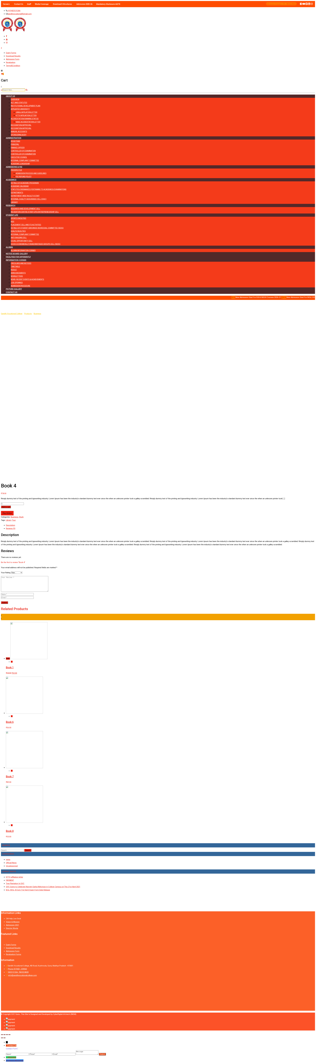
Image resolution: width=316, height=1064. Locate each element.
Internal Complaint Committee (25, 160)
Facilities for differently (18, 257)
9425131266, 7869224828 (18, 972)
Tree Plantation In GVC (15, 883)
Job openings (17, 283)
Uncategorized (12, 866)
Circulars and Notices (21, 263)
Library (14, 202)
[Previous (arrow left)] (2, 1037)
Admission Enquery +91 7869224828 (281, 4)
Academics (11, 180)
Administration (13, 138)
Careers (6, 4)
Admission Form (12, 59)
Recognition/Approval (21, 125)
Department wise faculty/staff (25, 196)
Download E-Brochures (62, 4)
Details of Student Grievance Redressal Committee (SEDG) (37, 228)
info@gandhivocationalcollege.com (22, 975)
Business (14, 517)
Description (10, 525)
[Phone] (41, 1054)
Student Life (12, 215)
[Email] (64, 1054)
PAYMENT (10, 880)
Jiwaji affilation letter (26, 112)
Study (21, 517)
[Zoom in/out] (9, 1034)
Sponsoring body (18, 135)
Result (14, 270)
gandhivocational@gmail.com (20, 14)
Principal (15, 144)
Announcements (18, 273)
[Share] (4, 1034)
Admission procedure (20, 286)
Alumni (9, 247)
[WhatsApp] (7, 1057)
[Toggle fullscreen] (7, 1034)
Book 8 (10, 830)
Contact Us (18, 4)
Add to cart (6, 507)
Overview (15, 99)
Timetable (15, 267)
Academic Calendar (20, 186)
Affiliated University (20, 109)
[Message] (87, 1054)
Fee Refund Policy (23, 177)
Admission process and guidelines (31, 173)
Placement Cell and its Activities (26, 225)
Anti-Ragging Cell (19, 238)
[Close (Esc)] (2, 1034)
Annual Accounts (19, 132)
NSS (12, 222)
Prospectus (16, 170)
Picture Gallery (14, 289)
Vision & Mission (13, 922)
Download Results (13, 56)
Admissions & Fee (14, 167)
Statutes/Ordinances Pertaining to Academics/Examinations (38, 189)
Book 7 (10, 776)
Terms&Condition (13, 66)
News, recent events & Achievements (27, 279)
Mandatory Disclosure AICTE (108, 4)
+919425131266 (13, 11)
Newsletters (17, 276)
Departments (17, 193)
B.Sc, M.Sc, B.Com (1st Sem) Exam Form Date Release (28, 890)
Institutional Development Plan (25, 106)
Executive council (19, 157)
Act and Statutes (19, 103)
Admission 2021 (12, 925)
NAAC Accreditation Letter (28, 122)
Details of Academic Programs (25, 183)
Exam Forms (11, 53)
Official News (11, 863)
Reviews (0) (10, 528)
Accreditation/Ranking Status (25, 119)
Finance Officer (18, 148)
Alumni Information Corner (23, 250)
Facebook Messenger (14, 1060)
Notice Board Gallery (17, 254)
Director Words (12, 928)
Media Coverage (42, 4)
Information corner (16, 260)
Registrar (15, 141)
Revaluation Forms (13, 954)
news (8, 859)
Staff (29, 4)
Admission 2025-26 (84, 4)
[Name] (17, 1054)
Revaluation (10, 62)
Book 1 (10, 667)
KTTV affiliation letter (26, 115)
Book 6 (10, 721)
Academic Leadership (20, 164)
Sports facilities (18, 218)
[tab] (160, 525)
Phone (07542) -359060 (17, 969)
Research (10, 205)
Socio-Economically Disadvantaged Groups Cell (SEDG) (35, 244)
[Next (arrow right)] (4, 1037)
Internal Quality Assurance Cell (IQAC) (28, 199)
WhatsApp (12, 1057)
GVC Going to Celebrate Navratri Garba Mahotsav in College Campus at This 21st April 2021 (43, 887)
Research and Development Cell (25, 209)
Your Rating (5, 572)
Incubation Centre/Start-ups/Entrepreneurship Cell (35, 212)
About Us (10, 96)
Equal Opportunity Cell (21, 241)
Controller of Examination (23, 151)
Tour (14, 520)
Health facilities (18, 231)
